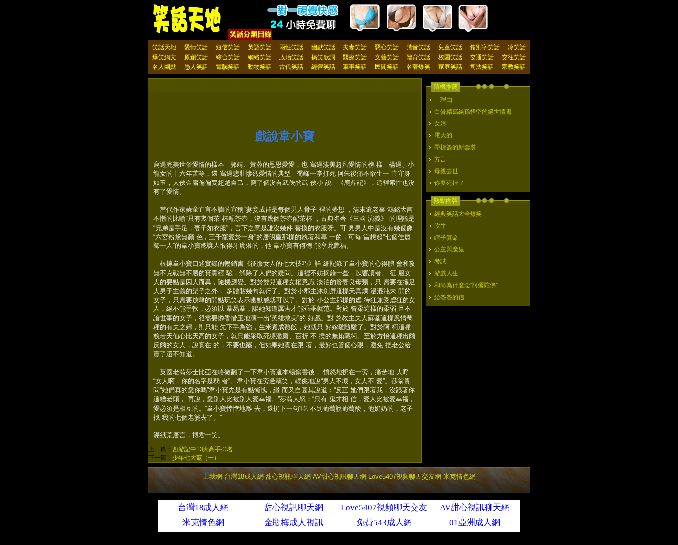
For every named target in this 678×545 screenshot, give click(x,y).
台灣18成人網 (244, 476)
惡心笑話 (387, 47)
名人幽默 (164, 66)
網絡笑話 (259, 57)
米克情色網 (459, 476)
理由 (443, 99)
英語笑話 (259, 47)
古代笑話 (291, 66)
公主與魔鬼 (449, 249)
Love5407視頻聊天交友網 (404, 476)
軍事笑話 (355, 66)
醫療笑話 (355, 57)
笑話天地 (164, 47)
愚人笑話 (196, 66)
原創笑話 (196, 57)
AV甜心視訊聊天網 (339, 476)
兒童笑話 (450, 47)
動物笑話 (259, 66)
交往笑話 (514, 57)
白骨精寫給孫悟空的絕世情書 (473, 111)
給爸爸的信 (449, 297)
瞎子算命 (446, 237)
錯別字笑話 (485, 47)
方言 (440, 159)
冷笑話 (517, 47)
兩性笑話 (291, 47)
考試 (440, 261)
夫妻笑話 (355, 47)
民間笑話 (387, 66)
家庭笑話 (450, 66)
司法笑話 (482, 66)
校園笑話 (450, 57)
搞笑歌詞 (323, 57)
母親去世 (446, 171)
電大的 (443, 135)
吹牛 (440, 225)
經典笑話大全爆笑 (458, 213)
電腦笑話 (228, 66)
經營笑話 (323, 66)
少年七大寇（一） (196, 457)
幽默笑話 (323, 47)
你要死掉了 (449, 183)
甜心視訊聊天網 (288, 476)
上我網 (212, 476)
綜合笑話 (228, 57)
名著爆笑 (418, 66)
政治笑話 (291, 57)
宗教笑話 (514, 66)
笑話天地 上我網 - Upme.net (187, 19)
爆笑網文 (164, 57)
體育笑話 (418, 57)
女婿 (440, 123)
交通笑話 (482, 57)
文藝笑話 (387, 57)
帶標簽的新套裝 (455, 147)
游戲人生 (446, 273)
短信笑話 (228, 47)
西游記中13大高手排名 (202, 449)
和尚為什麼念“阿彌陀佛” (466, 285)
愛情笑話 (196, 47)
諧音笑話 (418, 47)
